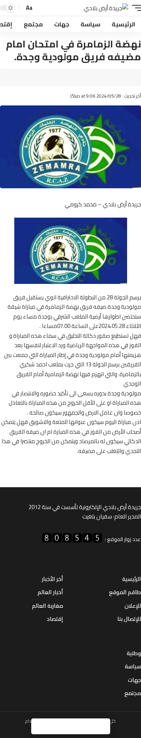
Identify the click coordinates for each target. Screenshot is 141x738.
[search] (40, 8)
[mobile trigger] (134, 8)
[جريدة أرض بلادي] (106, 8)
